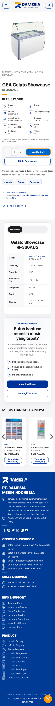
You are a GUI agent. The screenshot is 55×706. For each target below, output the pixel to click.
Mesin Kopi (14, 665)
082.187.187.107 (26, 582)
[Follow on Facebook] (4, 530)
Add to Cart (38, 152)
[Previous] (4, 442)
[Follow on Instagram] (8, 530)
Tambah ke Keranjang (13, 460)
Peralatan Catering (19, 677)
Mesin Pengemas (17, 653)
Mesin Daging (16, 645)
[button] (6, 5)
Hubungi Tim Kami (27, 393)
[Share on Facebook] (7, 206)
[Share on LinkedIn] (22, 206)
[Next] (51, 442)
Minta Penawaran (27, 161)
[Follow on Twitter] (13, 530)
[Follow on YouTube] (26, 530)
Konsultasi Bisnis (27, 384)
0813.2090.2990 (28, 586)
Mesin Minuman (17, 673)
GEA (14, 198)
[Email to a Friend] (14, 206)
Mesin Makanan (16, 649)
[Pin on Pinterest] (18, 206)
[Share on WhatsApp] (4, 206)
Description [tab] (15, 229)
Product (6, 72)
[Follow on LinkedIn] (22, 530)
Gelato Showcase (40, 195)
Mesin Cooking (16, 661)
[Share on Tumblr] (25, 206)
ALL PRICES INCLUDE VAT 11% (37, 694)
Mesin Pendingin (24, 195)
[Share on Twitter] (11, 206)
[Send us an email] (17, 530)
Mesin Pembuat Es (23, 72)
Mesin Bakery (15, 641)
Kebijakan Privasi (13, 694)
